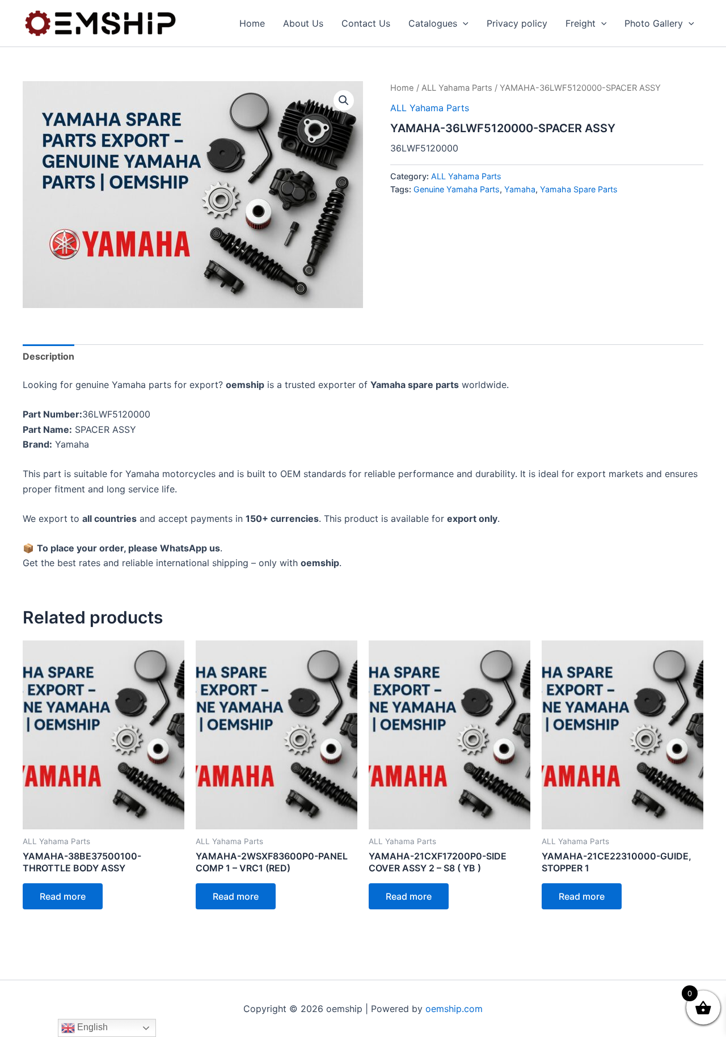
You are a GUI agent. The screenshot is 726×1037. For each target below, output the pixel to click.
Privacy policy (517, 23)
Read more (63, 896)
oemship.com (454, 1008)
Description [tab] (48, 356)
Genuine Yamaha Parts (456, 189)
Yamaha (519, 189)
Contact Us (365, 23)
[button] (462, 23)
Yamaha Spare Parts (579, 189)
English (91, 1027)
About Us (303, 23)
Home (252, 23)
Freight (580, 23)
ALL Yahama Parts (456, 88)
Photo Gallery (653, 23)
